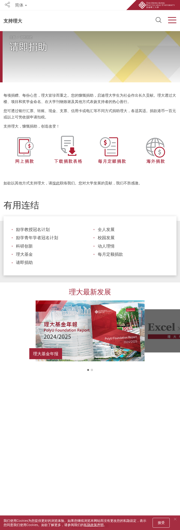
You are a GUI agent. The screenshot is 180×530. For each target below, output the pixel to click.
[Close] (175, 519)
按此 (56, 183)
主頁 (13, 37)
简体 (19, 5)
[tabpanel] (90, 338)
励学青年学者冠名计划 (37, 237)
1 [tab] (88, 370)
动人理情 (106, 246)
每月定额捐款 (110, 254)
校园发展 (106, 237)
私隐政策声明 (94, 525)
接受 (161, 522)
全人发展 (106, 229)
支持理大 (13, 20)
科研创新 (24, 246)
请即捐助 (26, 37)
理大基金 (24, 254)
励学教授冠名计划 (33, 229)
